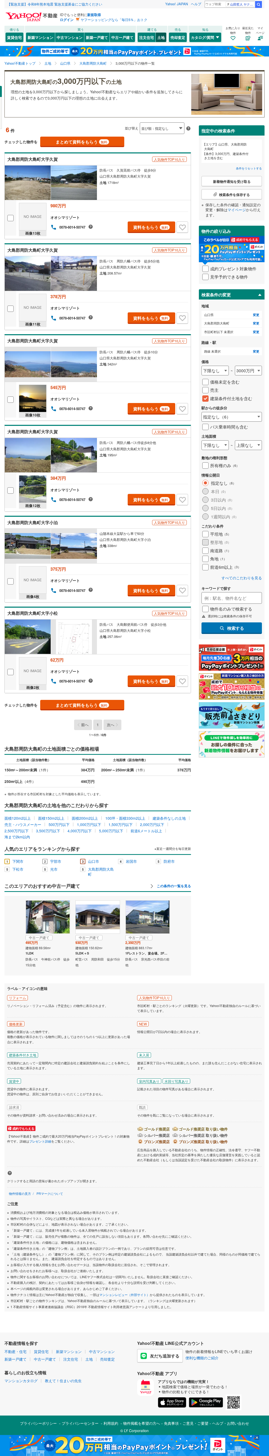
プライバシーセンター (80, 1423)
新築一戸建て (97, 37)
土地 (161, 37)
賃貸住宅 (14, 37)
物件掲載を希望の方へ (141, 1423)
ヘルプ (196, 3)
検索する (235, 628)
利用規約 (111, 1423)
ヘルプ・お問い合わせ (230, 1423)
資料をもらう (150, 227)
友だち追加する (164, 1356)
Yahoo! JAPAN (176, 3)
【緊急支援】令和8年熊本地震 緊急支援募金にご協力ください (54, 4)
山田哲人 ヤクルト (242, 4)
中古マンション (69, 37)
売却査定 (177, 37)
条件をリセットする (249, 168)
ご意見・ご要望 (195, 1423)
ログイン (67, 19)
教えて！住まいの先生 (63, 1380)
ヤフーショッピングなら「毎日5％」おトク (114, 19)
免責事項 (171, 1423)
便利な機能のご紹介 (202, 1357)
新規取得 (94, 14)
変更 (256, 315)
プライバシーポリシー (38, 1423)
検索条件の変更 (216, 295)
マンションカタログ (21, 1380)
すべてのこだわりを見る (241, 577)
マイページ (236, 209)
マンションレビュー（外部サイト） (124, 1294)
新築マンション (40, 37)
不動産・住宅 (15, 1351)
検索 (258, 4)
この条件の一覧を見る (173, 886)
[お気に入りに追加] (182, 227)
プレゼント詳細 (40, 1141)
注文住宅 (146, 37)
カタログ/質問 (202, 37)
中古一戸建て (122, 37)
